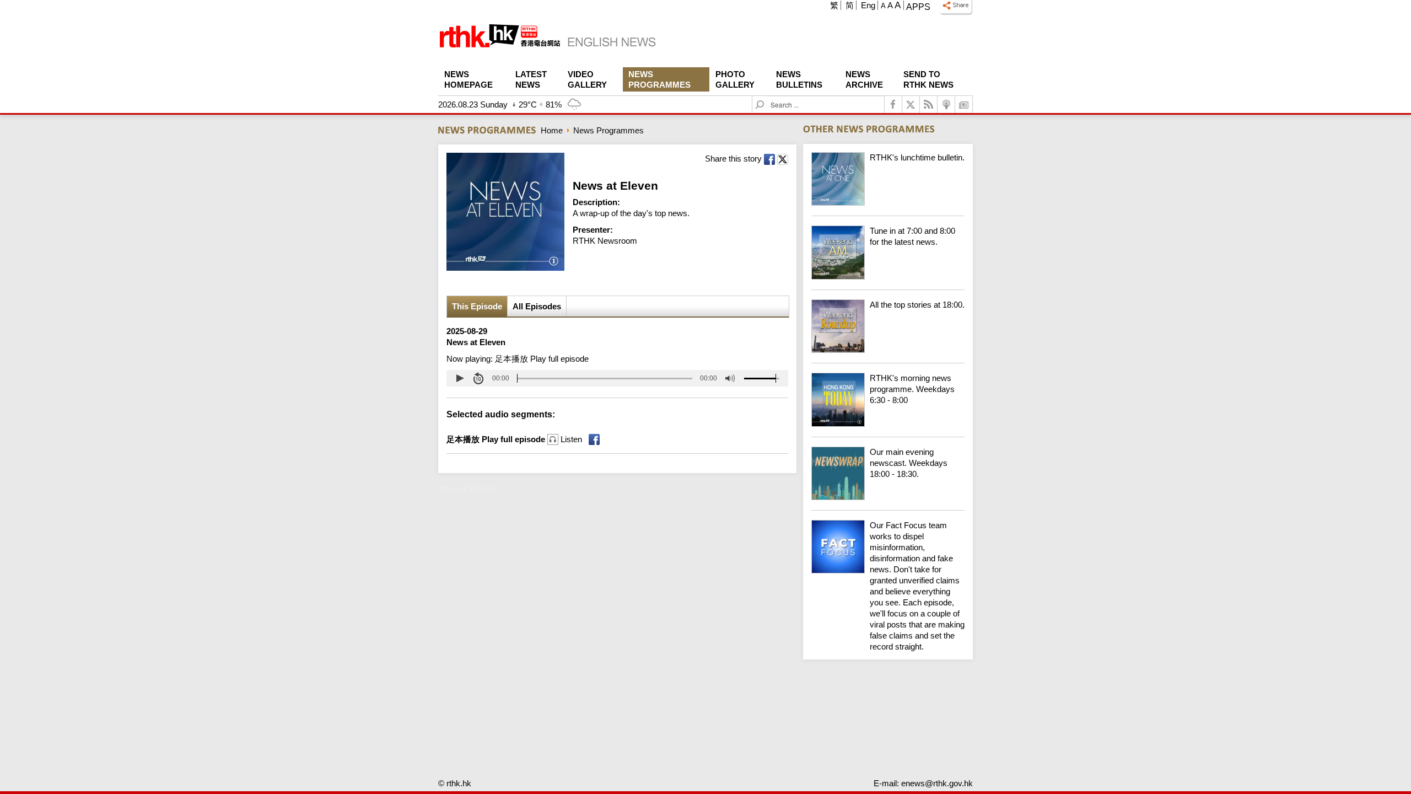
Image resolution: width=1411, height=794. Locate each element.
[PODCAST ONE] (946, 104)
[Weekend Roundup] (888, 350)
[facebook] (893, 104)
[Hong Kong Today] (888, 423)
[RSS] (929, 104)
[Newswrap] (888, 497)
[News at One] (888, 202)
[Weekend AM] (888, 276)
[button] (459, 378)
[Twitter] (911, 104)
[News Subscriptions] (964, 104)
